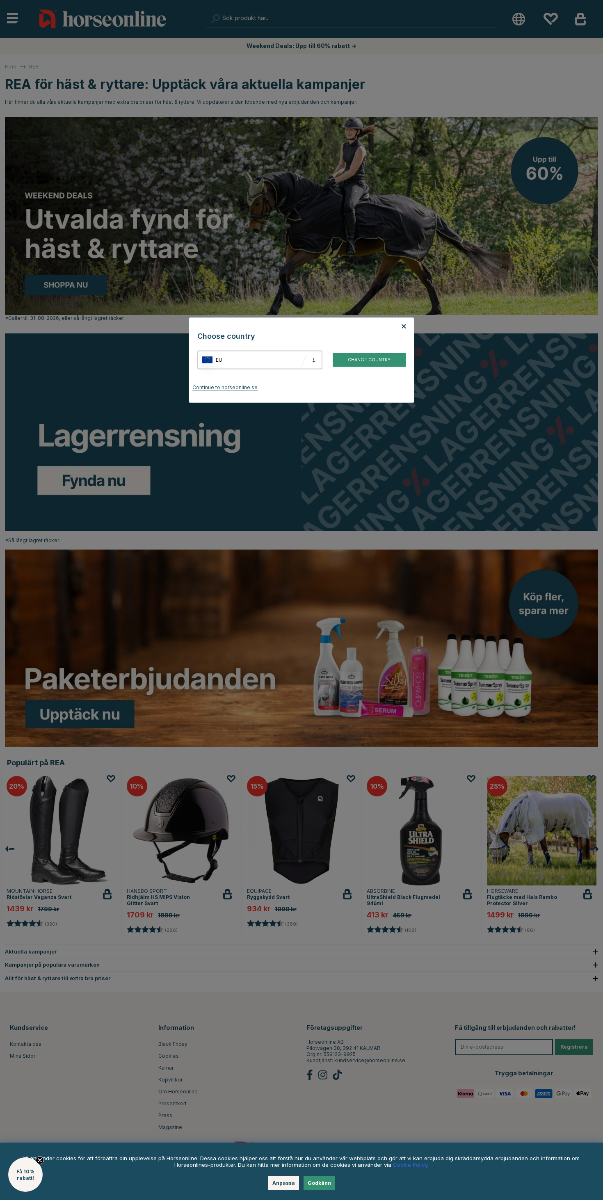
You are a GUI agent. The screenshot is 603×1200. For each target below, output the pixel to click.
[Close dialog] (499, 504)
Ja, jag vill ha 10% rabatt (404, 627)
